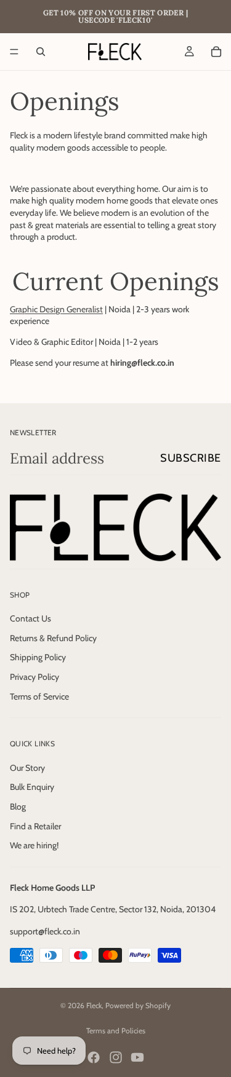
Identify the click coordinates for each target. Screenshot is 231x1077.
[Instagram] (115, 1057)
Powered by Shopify (138, 1005)
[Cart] (216, 51)
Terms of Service (39, 695)
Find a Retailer (35, 825)
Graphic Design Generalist (56, 309)
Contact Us (30, 618)
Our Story (27, 767)
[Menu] (14, 51)
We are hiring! (34, 845)
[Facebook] (93, 1057)
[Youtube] (137, 1057)
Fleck (94, 1005)
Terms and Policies (115, 1030)
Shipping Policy (38, 657)
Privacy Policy (34, 676)
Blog (18, 806)
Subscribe (190, 458)
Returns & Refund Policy (53, 638)
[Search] (40, 51)
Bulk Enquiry (32, 786)
